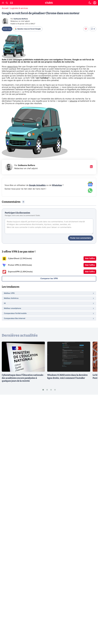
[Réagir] (85, 29)
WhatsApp (57, 185)
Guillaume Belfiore (21, 19)
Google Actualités (37, 185)
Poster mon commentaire (80, 238)
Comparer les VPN (49, 278)
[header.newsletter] (11, 3)
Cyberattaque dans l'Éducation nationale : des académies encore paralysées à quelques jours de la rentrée (23, 378)
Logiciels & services (19, 8)
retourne (73, 101)
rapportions (12, 67)
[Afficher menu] (3, 2)
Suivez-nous (7, 29)
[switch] (89, 2)
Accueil (5, 8)
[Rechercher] (6, 3)
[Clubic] (49, 3)
